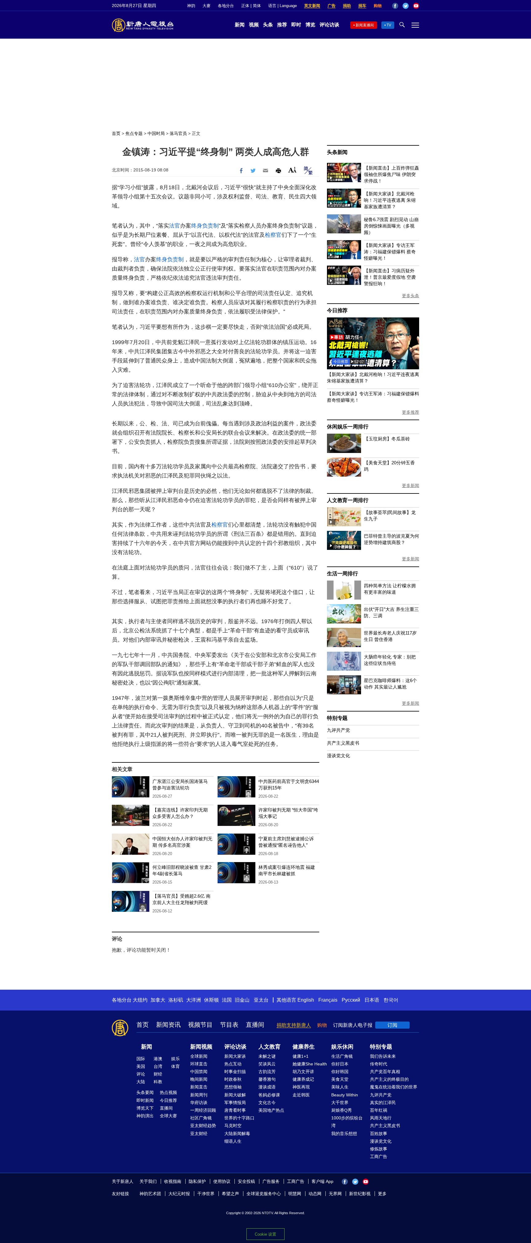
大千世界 (339, 1102)
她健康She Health (310, 1063)
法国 (227, 1000)
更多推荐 (410, 412)
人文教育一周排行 (347, 500)
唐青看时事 (235, 1110)
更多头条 (410, 295)
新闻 (240, 24)
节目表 (229, 1024)
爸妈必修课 (269, 1094)
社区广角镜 (201, 1117)
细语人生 (233, 1141)
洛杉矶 (175, 1000)
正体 (245, 5)
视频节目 (200, 1024)
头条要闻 (145, 1092)
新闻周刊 (198, 1094)
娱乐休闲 (342, 1047)
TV (389, 25)
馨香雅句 (267, 1079)
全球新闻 (198, 1056)
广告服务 (271, 1181)
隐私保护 (197, 1181)
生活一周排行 (342, 574)
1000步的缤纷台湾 (347, 1121)
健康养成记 (303, 1079)
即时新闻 (145, 1100)
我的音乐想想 (344, 1133)
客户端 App (322, 1181)
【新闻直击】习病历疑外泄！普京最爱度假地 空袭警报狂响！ (390, 277)
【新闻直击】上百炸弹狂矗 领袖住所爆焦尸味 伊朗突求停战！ (391, 174)
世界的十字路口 (239, 1117)
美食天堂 (339, 1079)
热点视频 (168, 1092)
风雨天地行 (380, 1117)
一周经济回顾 (203, 1110)
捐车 (362, 5)
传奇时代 (378, 1063)
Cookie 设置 (265, 1234)
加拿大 (158, 1000)
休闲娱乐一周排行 (347, 427)
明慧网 (294, 1193)
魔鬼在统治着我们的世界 (393, 1086)
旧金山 (242, 1000)
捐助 (347, 5)
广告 (332, 5)
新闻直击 (198, 1086)
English (305, 1000)
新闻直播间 (365, 25)
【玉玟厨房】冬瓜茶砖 (387, 438)
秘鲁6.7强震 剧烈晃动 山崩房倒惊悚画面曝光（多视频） (391, 226)
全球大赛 (168, 1115)
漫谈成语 (267, 1086)
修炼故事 (378, 1148)
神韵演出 (145, 1115)
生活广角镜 (342, 1056)
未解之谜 (267, 1056)
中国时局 (156, 133)
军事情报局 (235, 1102)
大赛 (206, 5)
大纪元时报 (179, 1193)
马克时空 (233, 1125)
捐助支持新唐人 (294, 1025)
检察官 (273, 235)
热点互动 (233, 1063)
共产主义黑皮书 (343, 743)
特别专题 (337, 718)
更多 (382, 1193)
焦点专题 (134, 133)
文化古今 (267, 1102)
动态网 (315, 1193)
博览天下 (145, 1108)
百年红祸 (378, 1110)
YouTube (416, 6)
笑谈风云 (267, 1063)
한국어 (391, 1000)
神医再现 (301, 1086)
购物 (378, 5)
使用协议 (221, 1181)
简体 (257, 5)
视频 (254, 24)
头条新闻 (337, 152)
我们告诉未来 (383, 1056)
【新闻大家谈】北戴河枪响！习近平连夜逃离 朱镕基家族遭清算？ (390, 200)
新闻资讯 (168, 1024)
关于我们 (148, 1181)
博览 (310, 24)
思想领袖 (233, 1086)
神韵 (191, 5)
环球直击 (198, 1063)
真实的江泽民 (383, 1102)
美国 (140, 1066)
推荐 (282, 24)
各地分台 (226, 5)
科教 (158, 1081)
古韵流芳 (267, 1071)
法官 (174, 226)
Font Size (292, 170)
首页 (116, 133)
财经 (158, 1074)
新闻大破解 (235, 1094)
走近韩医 (301, 1094)
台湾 (158, 1066)
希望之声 (230, 1193)
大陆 (140, 1081)
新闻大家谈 (235, 1056)
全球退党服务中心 (263, 1193)
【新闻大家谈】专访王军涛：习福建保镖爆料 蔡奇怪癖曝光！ (390, 252)
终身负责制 (205, 226)
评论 (140, 1074)
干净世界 (205, 1193)
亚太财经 (198, 1133)
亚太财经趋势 (203, 1125)
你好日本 (339, 1063)
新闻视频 (201, 1047)
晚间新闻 (198, 1079)
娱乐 (175, 1058)
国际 (140, 1058)
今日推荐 (337, 310)
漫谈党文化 (338, 755)
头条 (268, 24)
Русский (351, 1000)
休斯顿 (211, 1000)
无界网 (335, 1193)
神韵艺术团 (150, 1193)
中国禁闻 (198, 1071)
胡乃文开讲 (303, 1071)
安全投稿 (246, 1181)
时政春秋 (233, 1079)
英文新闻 (312, 5)
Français (327, 1000)
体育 (175, 1066)
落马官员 (178, 133)
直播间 (255, 1024)
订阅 (392, 1025)
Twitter (406, 6)
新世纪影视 (360, 1193)
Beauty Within (344, 1094)
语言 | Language (282, 5)
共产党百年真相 (385, 1071)
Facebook (395, 6)
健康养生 (304, 1047)
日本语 (371, 1000)
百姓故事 (378, 1133)
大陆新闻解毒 (237, 1133)
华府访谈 (198, 1102)
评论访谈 (329, 24)
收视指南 (172, 1181)
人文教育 (269, 1047)
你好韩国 (339, 1071)
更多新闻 (410, 485)
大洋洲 (193, 1000)
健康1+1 (301, 1056)
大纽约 (140, 1000)
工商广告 (378, 1156)
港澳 (158, 1058)
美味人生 (339, 1086)
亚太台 (261, 1000)
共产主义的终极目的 (389, 1079)
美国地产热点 (271, 1110)
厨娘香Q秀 (341, 1110)
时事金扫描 (235, 1071)
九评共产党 (338, 730)
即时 (296, 24)
